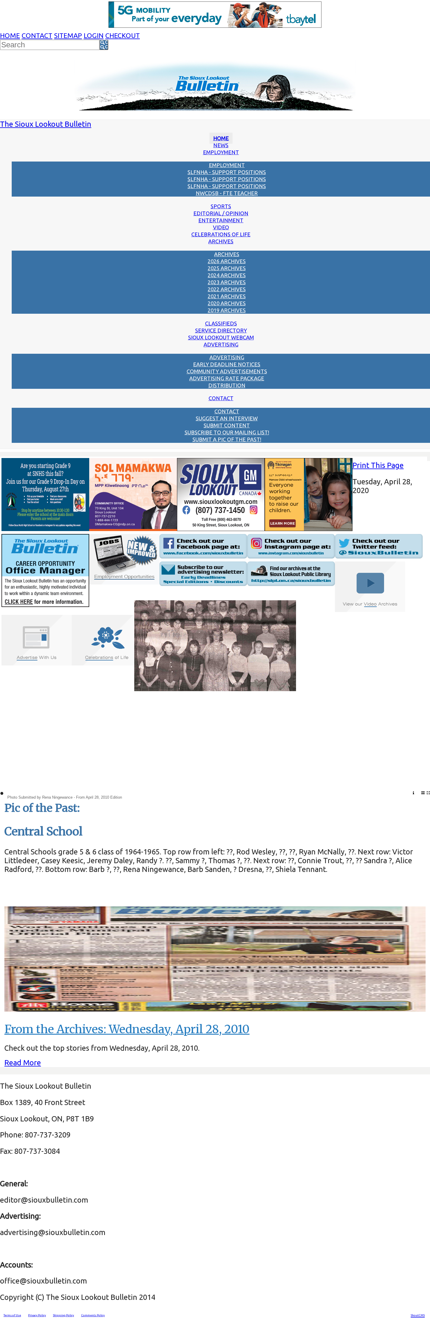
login (94, 35)
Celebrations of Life (220, 234)
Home (10, 35)
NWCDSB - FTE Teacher (227, 193)
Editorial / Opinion (220, 213)
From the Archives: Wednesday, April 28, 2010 (127, 1029)
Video (221, 227)
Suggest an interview (227, 418)
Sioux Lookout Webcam (221, 337)
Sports (221, 206)
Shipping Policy (63, 1315)
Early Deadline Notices (226, 364)
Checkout (122, 35)
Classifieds (221, 323)
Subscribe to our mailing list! (227, 432)
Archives (220, 241)
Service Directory (221, 330)
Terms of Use (12, 1315)
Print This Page (378, 465)
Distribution (226, 385)
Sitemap (68, 35)
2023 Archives (227, 282)
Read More (22, 1062)
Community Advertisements (227, 371)
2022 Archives (227, 289)
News (220, 145)
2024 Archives (227, 275)
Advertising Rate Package (226, 378)
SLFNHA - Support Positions (227, 172)
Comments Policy (93, 1315)
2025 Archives (227, 268)
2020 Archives (227, 303)
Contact (37, 35)
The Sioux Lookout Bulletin (45, 124)
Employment (221, 152)
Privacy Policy (37, 1315)
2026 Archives (227, 261)
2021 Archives (227, 296)
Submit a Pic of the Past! (226, 439)
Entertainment (220, 220)
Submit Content (227, 425)
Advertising (221, 344)
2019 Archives (227, 310)
